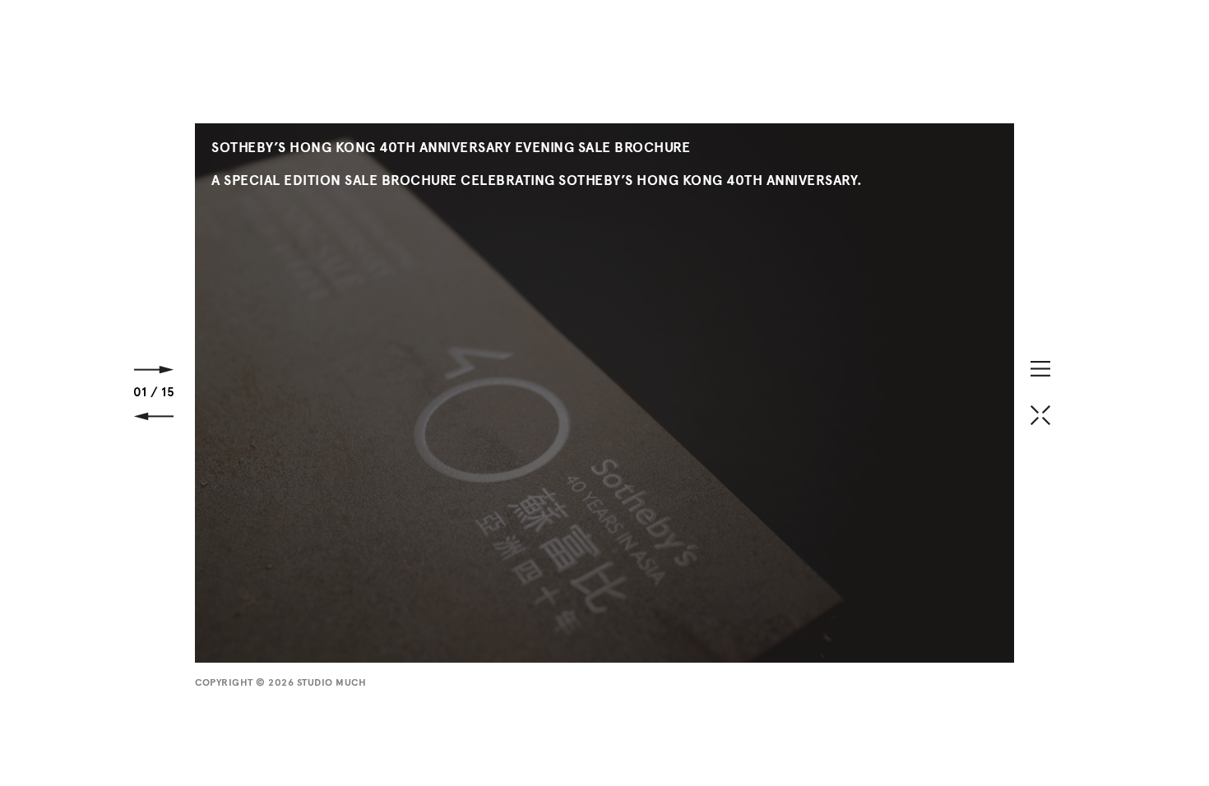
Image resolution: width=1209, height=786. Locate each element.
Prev (154, 416)
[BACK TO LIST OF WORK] (1040, 415)
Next (154, 369)
